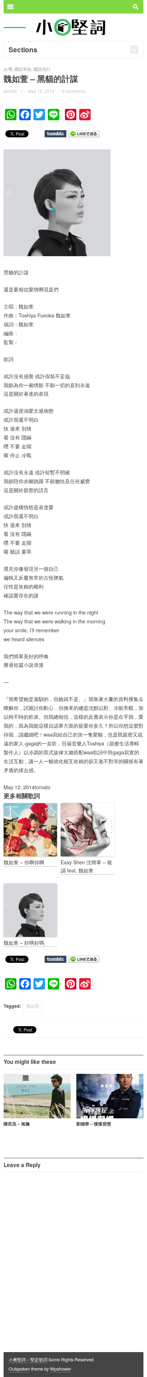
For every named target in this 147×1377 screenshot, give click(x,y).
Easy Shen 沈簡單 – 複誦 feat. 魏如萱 (86, 866)
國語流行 (42, 69)
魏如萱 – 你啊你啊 (24, 862)
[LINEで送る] (84, 133)
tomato (10, 91)
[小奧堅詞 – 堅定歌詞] (73, 26)
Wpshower (60, 1369)
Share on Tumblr (55, 133)
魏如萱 (32, 1006)
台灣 (8, 69)
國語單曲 (22, 69)
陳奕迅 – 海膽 (17, 1123)
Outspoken (19, 1369)
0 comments (73, 91)
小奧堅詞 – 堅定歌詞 (28, 1359)
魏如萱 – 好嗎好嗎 (24, 942)
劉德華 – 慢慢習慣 (93, 1123)
